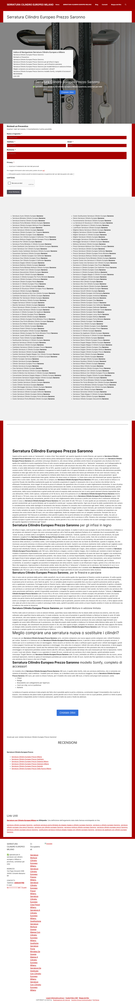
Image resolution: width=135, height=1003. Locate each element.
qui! (44, 170)
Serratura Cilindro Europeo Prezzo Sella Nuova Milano (31, 769)
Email (70, 142)
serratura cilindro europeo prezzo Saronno (22, 830)
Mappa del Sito (116, 4)
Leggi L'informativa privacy (55, 998)
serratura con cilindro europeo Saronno (49, 827)
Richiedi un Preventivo (21, 57)
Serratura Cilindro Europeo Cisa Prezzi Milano (35, 901)
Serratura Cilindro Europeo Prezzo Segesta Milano (30, 761)
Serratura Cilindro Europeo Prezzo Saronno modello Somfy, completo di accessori (42, 71)
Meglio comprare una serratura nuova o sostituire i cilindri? (34, 69)
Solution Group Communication (81, 1000)
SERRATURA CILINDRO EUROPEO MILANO (30, 4)
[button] (125, 4)
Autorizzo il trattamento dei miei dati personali (24, 166)
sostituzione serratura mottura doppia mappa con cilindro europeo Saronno (66, 830)
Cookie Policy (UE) (72, 998)
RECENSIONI (17, 74)
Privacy (10, 162)
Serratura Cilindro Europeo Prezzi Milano (34, 888)
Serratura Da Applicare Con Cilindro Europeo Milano (35, 973)
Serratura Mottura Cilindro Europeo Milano (34, 860)
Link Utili (16, 76)
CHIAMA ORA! (67, 92)
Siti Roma (96, 1000)
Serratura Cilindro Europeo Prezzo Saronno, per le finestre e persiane (37, 64)
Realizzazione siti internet (61, 1000)
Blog (96, 4)
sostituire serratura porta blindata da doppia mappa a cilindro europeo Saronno (62, 825)
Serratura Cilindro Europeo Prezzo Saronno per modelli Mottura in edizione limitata (42, 66)
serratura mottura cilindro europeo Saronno (80, 827)
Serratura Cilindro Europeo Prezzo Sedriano (28, 759)
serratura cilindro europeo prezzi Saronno (112, 827)
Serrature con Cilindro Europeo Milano (21, 820)
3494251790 (19, 883)
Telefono (11, 142)
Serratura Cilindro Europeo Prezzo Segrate (27, 766)
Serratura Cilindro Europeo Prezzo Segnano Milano (30, 764)
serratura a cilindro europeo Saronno (106, 825)
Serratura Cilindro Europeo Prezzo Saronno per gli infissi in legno (36, 62)
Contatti (104, 4)
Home (57, 4)
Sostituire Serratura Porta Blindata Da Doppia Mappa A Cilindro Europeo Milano (35, 954)
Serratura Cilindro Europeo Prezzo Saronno (28, 55)
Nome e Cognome (14, 134)
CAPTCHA (11, 178)
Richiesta (11, 150)
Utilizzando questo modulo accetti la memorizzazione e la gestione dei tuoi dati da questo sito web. (41, 174)
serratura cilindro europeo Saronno (20, 825)
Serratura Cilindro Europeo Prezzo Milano (27, 757)
